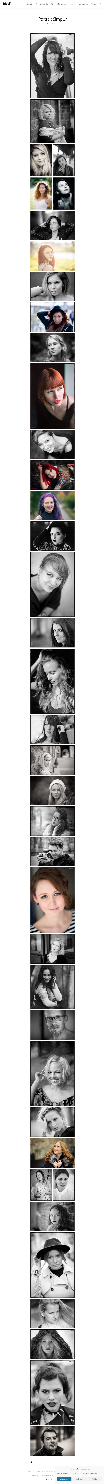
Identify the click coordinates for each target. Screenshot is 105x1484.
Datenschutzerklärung (47, 1475)
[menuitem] (29, 4)
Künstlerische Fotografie (59, 4)
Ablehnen (79, 1479)
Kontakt (93, 4)
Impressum (35, 1475)
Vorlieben (95, 1479)
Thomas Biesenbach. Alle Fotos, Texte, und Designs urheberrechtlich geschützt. (54, 1471)
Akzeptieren (64, 1479)
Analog (73, 4)
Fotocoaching (83, 4)
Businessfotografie (42, 4)
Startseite (29, 4)
